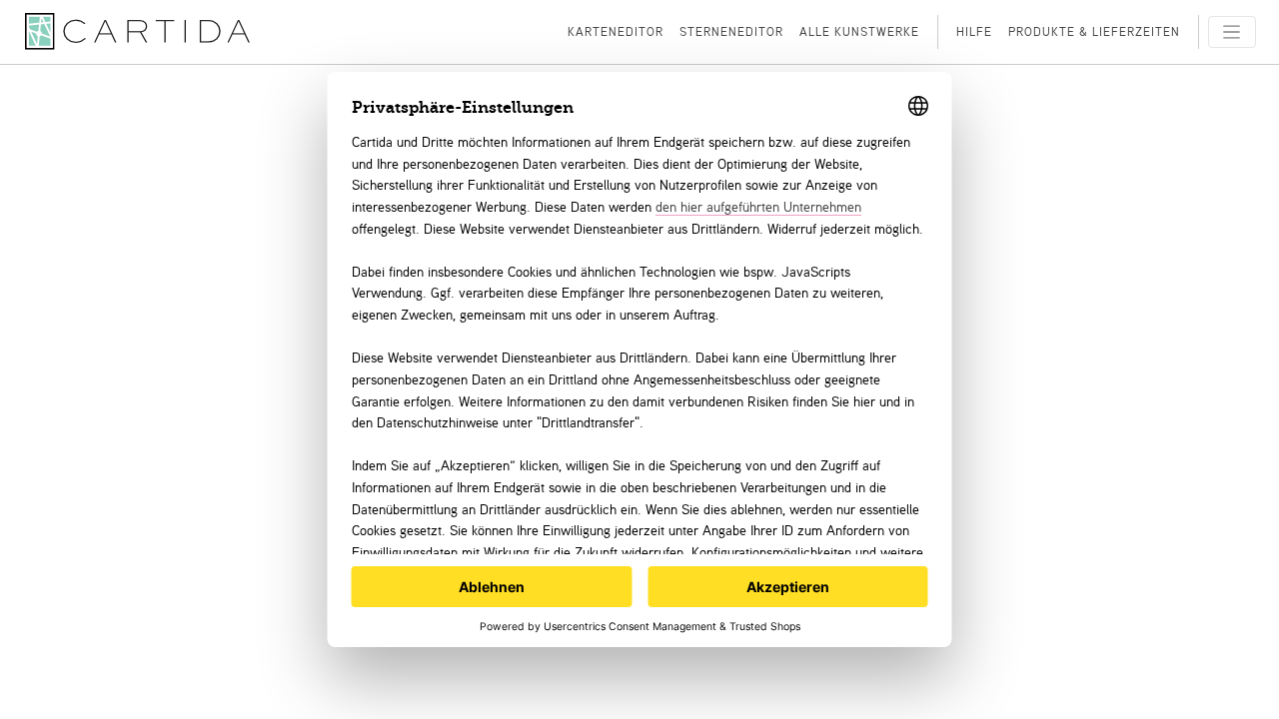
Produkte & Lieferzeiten (1094, 31)
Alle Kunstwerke (859, 31)
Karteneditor (615, 31)
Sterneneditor (731, 31)
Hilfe (974, 31)
